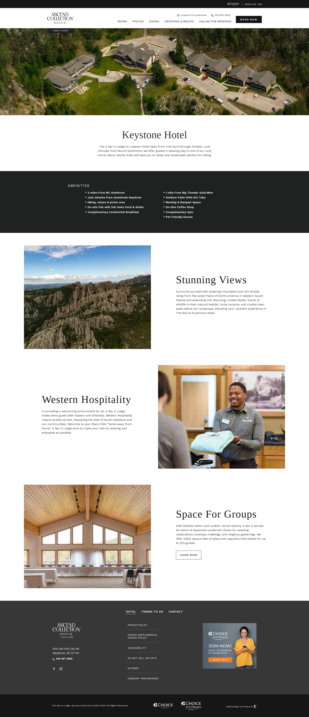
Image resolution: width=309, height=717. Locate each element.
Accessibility (137, 647)
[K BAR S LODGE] (60, 18)
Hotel (131, 611)
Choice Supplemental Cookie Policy (143, 636)
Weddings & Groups (179, 21)
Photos (138, 21)
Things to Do (152, 611)
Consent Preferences (143, 678)
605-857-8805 (222, 15)
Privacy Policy (137, 625)
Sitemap (133, 668)
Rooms (122, 21)
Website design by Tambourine (239, 706)
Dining (154, 21)
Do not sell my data (142, 658)
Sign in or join (253, 4)
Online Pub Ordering (215, 21)
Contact (176, 611)
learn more (189, 555)
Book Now (248, 18)
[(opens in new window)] (229, 645)
